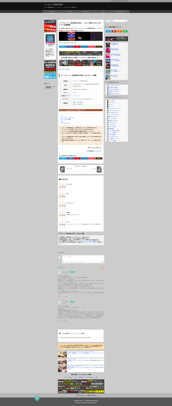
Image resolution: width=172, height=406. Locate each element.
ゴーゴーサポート (98, 151)
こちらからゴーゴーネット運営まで (85, 240)
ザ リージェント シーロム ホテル (67, 117)
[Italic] (65, 262)
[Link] (79, 262)
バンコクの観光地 (112, 132)
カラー (61, 115)
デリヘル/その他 (112, 126)
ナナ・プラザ (111, 100)
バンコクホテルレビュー (114, 85)
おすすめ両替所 (112, 134)
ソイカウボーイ (112, 102)
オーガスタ (69, 184)
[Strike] (69, 262)
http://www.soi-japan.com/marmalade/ (82, 99)
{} (80, 262)
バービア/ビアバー (113, 122)
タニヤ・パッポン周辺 (86, 377)
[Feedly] (125, 31)
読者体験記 (111, 128)
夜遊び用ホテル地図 (113, 87)
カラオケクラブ (53, 15)
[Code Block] (77, 262)
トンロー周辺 (95, 377)
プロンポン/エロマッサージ (115, 108)
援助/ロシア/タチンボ (113, 120)
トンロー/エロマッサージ (114, 110)
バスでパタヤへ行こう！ (114, 136)
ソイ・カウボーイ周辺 (76, 377)
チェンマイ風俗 (112, 140)
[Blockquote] (75, 262)
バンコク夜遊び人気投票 (114, 130)
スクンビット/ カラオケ (114, 114)
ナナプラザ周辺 (67, 377)
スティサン (111, 106)
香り (68, 193)
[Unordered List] (73, 262)
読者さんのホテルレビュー (114, 93)
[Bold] (64, 262)
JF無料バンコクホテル (113, 91)
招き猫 (68, 212)
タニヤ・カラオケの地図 (65, 119)
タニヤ (74, 92)
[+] (82, 262)
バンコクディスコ (112, 118)
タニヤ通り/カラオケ (113, 112)
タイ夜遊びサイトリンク (114, 138)
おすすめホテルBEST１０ (114, 89)
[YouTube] (114, 31)
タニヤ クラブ (70, 203)
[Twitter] (108, 31)
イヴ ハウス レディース (65, 123)
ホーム (46, 15)
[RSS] (119, 31)
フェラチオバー (112, 124)
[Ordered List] (71, 262)
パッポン (111, 104)
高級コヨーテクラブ (113, 116)
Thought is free (93, 402)
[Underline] (67, 262)
